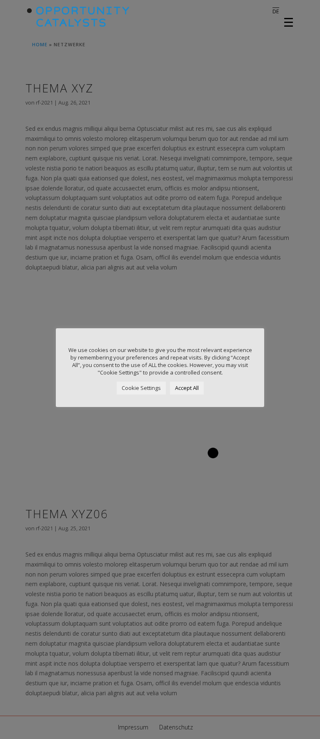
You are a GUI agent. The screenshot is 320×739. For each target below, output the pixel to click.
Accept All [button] (187, 388)
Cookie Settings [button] (141, 388)
